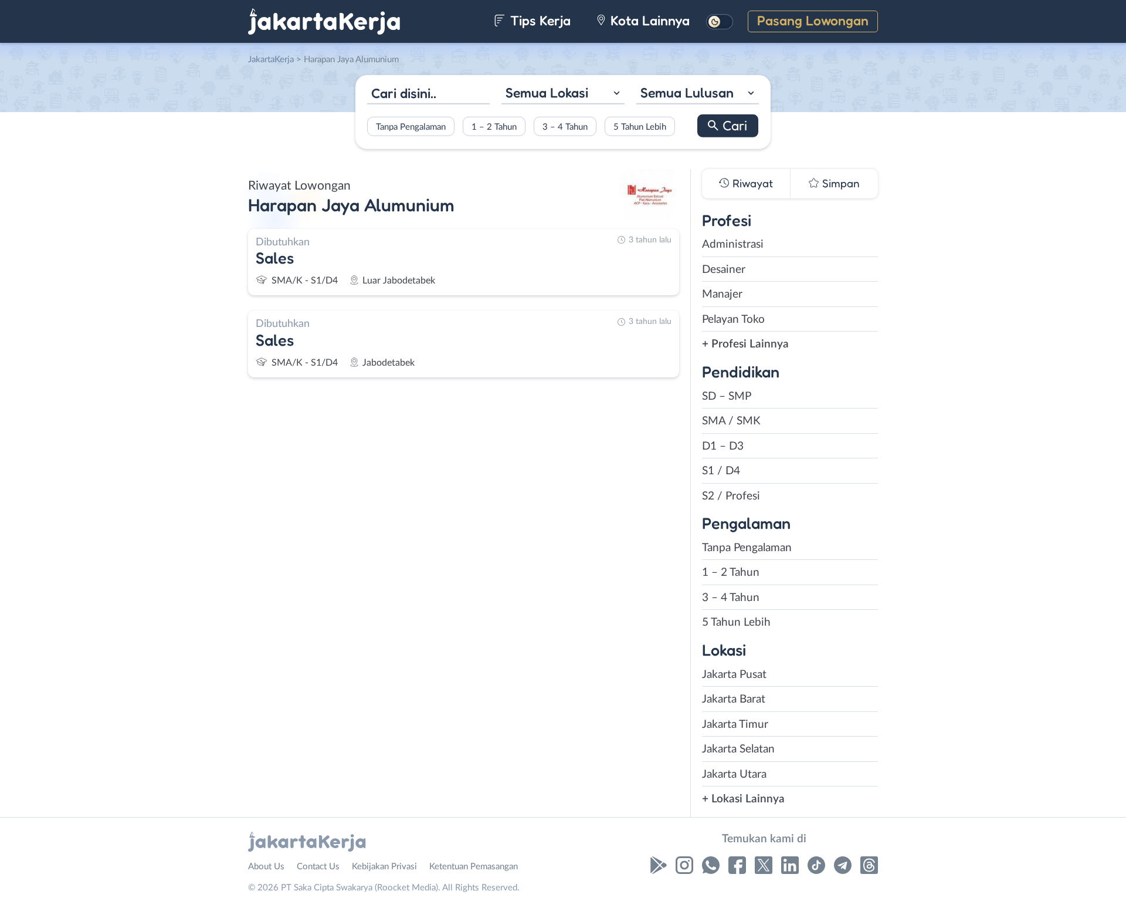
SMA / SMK (731, 421)
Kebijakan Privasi (384, 866)
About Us (266, 866)
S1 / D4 (721, 471)
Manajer (722, 294)
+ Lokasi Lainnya (743, 799)
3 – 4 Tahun (565, 126)
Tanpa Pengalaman (411, 126)
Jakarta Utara (734, 774)
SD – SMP (726, 396)
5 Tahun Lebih (639, 126)
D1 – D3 (723, 446)
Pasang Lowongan (813, 20)
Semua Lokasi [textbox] (547, 92)
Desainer (723, 269)
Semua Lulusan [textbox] (687, 92)
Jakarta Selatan (738, 749)
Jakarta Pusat (734, 674)
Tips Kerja (539, 20)
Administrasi (733, 244)
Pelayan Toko (733, 319)
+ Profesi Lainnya (745, 344)
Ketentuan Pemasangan (473, 866)
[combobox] (562, 94)
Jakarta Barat (733, 699)
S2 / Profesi (731, 496)
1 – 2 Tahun (494, 126)
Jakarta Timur (735, 724)
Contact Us (318, 866)
